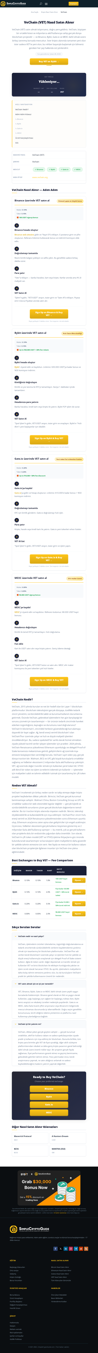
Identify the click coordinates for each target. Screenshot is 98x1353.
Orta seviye (14, 1270)
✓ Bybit (52, 169)
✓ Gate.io (64, 169)
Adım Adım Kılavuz (23, 114)
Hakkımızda (14, 1322)
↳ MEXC (18, 133)
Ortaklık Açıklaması (60, 1213)
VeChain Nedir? (21, 109)
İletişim (12, 1326)
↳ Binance (19, 119)
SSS (16, 143)
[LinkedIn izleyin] (66, 1249)
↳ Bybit (18, 124)
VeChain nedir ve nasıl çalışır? (31, 936)
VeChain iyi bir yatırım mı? (29, 1024)
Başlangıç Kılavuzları (17, 1267)
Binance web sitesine (24, 234)
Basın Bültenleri (57, 1298)
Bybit (17, 367)
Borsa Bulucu (15, 1295)
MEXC (17, 612)
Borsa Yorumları (16, 1280)
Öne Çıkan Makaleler (59, 1295)
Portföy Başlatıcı (16, 1301)
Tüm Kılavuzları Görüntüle (61, 1280)
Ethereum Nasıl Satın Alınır (61, 1270)
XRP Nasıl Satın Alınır (59, 1277)
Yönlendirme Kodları (59, 1301)
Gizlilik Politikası (16, 1339)
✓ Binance (39, 169)
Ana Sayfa (34, 12)
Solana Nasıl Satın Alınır (60, 1274)
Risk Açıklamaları (16, 1332)
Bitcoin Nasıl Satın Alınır (60, 1267)
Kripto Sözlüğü (15, 1277)
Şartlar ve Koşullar (16, 1336)
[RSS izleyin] (86, 1249)
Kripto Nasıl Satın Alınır (49, 12)
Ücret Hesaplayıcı (16, 1298)
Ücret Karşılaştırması (24, 138)
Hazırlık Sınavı (15, 1308)
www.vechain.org (40, 177)
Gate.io (18, 493)
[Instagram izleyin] (71, 1249)
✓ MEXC (77, 169)
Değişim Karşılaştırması (18, 1305)
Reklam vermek (16, 1329)
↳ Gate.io (18, 128)
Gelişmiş (13, 1274)
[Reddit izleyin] (81, 1249)
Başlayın (73, 4)
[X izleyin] (61, 1249)
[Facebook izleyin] (55, 1249)
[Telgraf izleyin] (76, 1249)
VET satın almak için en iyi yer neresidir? (35, 984)
